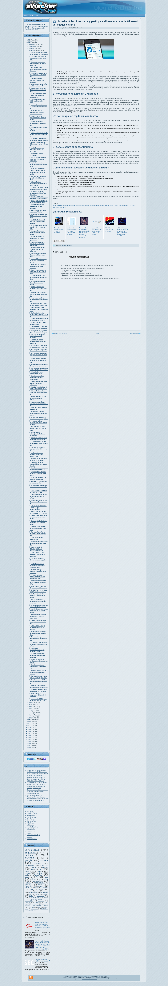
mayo (31, 709)
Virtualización (37, 905)
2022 (29, 723)
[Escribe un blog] (56, 241)
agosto (31, 702)
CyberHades (31, 823)
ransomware (30, 865)
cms (30, 894)
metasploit (36, 904)
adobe (27, 887)
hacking (40, 873)
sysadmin (40, 886)
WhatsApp (38, 875)
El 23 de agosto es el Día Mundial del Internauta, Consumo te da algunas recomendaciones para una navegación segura (37, 785)
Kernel (41, 889)
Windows (44, 865)
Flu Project (30, 811)
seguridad (31, 852)
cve (41, 869)
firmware (28, 884)
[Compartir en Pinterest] (64, 241)
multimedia (44, 893)
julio (30, 705)
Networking (29, 886)
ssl (26, 897)
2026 (29, 40)
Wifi (37, 877)
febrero (31, 715)
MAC (31, 896)
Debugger (28, 902)
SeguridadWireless (37, 899)
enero (31, 717)
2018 (29, 731)
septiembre (32, 50)
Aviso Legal (94, 977)
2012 (29, 744)
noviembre (32, 46)
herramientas (39, 883)
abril (30, 711)
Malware (44, 860)
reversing (31, 907)
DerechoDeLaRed (32, 827)
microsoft (69, 245)
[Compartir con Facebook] (61, 241)
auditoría (41, 900)
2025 (29, 42)
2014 (29, 739)
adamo (40, 907)
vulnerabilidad (32, 850)
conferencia (35, 897)
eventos (45, 894)
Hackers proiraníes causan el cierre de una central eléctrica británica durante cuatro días (36, 779)
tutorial (39, 871)
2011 (29, 746)
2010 (29, 748)
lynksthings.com (32, 839)
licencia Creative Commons (89, 979)
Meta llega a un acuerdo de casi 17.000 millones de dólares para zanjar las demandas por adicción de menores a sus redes (37, 772)
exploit (33, 867)
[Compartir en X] (59, 241)
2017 (29, 733)
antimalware (34, 908)
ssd (26, 875)
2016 (29, 735)
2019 (29, 729)
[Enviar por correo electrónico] (54, 241)
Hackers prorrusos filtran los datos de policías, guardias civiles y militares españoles (37, 791)
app (46, 877)
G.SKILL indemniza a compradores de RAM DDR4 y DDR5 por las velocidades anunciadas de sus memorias (42, 926)
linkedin (64, 245)
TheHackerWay (31, 821)
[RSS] (31, 977)
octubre (31, 48)
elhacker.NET (86, 976)
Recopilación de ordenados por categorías (36, 25)
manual (28, 873)
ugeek (29, 833)
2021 (29, 725)
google (29, 860)
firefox (40, 884)
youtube (28, 883)
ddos (27, 877)
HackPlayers (31, 819)
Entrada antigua (134, 333)
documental (29, 900)
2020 (29, 727)
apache (37, 891)
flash (37, 894)
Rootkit (38, 902)
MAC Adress (44, 908)
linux (33, 869)
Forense (45, 897)
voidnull (29, 837)
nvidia (27, 871)
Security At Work (32, 813)
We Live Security (32, 815)
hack (32, 889)
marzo (31, 713)
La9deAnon (30, 825)
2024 (29, 719)
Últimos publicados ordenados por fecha (35, 28)
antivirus (45, 887)
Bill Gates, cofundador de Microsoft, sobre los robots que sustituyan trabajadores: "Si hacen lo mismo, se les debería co (37, 798)
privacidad (38, 863)
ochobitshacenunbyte (33, 835)
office (36, 887)
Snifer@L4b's (31, 829)
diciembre (32, 44)
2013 (29, 741)
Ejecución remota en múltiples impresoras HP (42, 960)
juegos (46, 891)
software (30, 855)
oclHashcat (31, 910)
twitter (46, 879)
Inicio (97, 333)
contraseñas (33, 893)
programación (37, 881)
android (45, 867)
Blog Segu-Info (31, 817)
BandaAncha (31, 831)
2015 (29, 737)
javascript (28, 891)
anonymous (40, 896)
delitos (46, 905)
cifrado (34, 879)
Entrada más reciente (60, 333)
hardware (31, 858)
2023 (29, 721)
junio (30, 707)
